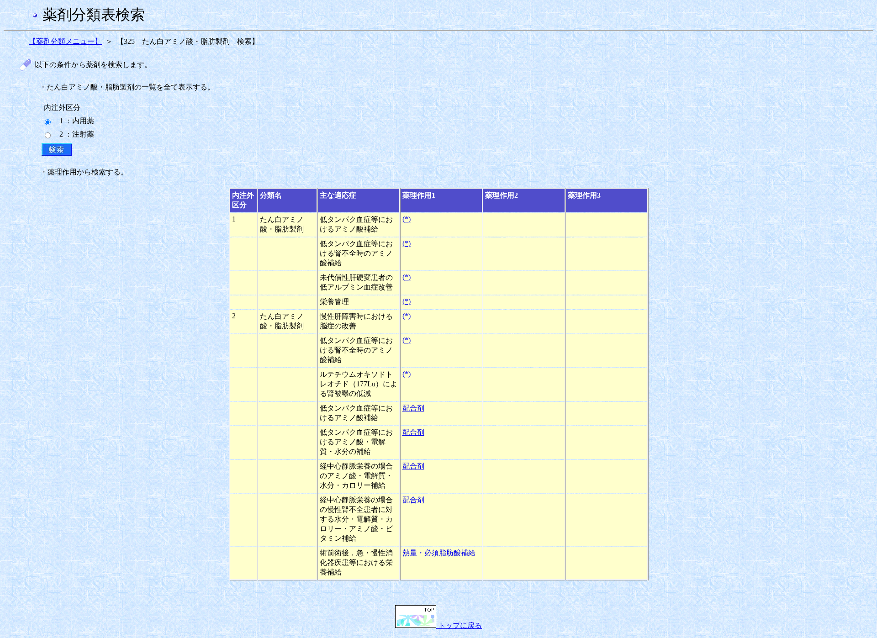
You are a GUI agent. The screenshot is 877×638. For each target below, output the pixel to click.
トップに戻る (459, 625)
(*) (406, 219)
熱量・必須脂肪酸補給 (438, 553)
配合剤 (413, 408)
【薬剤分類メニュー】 (65, 41)
